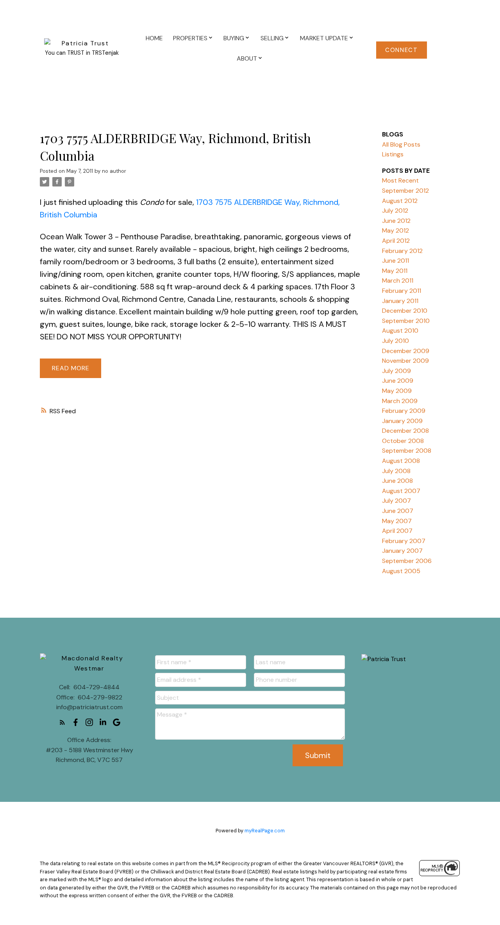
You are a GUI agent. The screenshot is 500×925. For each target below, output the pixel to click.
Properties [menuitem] (190, 38)
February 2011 (401, 291)
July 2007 (396, 501)
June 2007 (397, 511)
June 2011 (395, 260)
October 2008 (403, 441)
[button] (401, 50)
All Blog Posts (401, 144)
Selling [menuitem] (272, 38)
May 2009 (397, 391)
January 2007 (402, 551)
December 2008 (405, 431)
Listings (393, 154)
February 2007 (403, 541)
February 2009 (403, 411)
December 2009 (405, 351)
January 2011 (400, 301)
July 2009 (396, 371)
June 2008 (397, 481)
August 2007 (401, 491)
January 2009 (402, 421)
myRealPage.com (265, 830)
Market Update (324, 38)
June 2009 (397, 380)
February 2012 (402, 251)
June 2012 (396, 221)
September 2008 (406, 450)
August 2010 (400, 330)
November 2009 (405, 361)
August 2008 (401, 461)
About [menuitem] (247, 58)
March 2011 (397, 280)
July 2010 (395, 341)
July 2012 (395, 210)
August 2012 (400, 201)
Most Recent (400, 180)
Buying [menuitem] (233, 38)
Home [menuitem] (154, 38)
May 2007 (397, 521)
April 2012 (396, 241)
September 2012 (405, 190)
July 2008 (396, 471)
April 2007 (397, 531)
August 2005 (401, 571)
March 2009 (400, 401)
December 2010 (404, 311)
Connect (401, 50)
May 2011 (394, 271)
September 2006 (407, 561)
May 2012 (395, 230)
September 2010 (406, 321)
